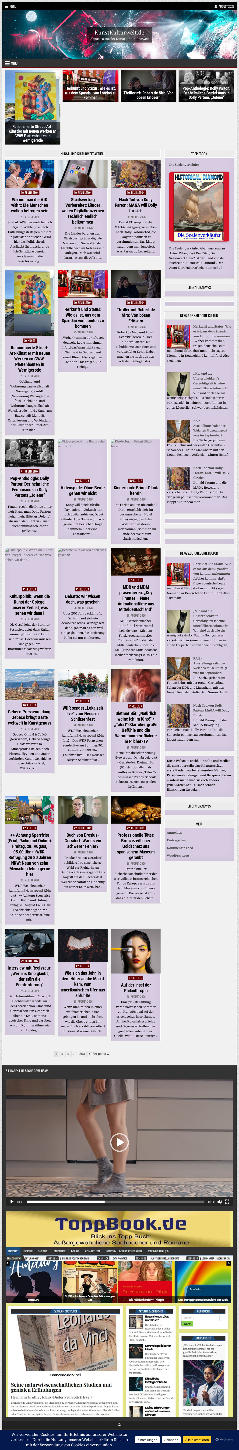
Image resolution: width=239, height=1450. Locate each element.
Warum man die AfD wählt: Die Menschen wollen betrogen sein (29, 162)
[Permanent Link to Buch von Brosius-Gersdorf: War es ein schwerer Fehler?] (83, 767)
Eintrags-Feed (177, 797)
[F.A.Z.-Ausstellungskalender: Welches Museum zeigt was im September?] (178, 399)
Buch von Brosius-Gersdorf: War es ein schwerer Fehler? (82, 797)
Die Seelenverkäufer (184, 122)
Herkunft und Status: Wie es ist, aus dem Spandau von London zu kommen (32, 93)
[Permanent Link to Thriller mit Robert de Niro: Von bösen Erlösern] (136, 241)
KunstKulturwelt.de (119, 32)
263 (82, 1011)
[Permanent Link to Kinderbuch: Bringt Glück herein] (136, 414)
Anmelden (174, 789)
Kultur (84, 438)
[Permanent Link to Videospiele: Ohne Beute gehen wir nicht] (83, 414)
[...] (219, 225)
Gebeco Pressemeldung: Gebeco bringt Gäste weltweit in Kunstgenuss (30, 674)
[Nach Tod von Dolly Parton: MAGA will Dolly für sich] (178, 446)
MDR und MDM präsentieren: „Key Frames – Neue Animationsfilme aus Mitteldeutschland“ (136, 555)
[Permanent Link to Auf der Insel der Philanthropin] (136, 908)
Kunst (31, 298)
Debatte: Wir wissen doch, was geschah (82, 556)
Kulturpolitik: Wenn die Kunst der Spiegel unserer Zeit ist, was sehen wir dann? (29, 562)
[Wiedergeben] (12, 1159)
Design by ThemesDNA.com (119, 1397)
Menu (13, 6)
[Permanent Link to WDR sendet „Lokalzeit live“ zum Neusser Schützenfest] (83, 640)
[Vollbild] (227, 1159)
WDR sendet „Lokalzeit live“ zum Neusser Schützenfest (83, 670)
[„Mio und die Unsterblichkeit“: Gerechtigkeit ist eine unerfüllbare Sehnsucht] (178, 351)
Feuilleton (31, 150)
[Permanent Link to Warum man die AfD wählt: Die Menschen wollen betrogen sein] (29, 131)
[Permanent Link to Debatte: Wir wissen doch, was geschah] (83, 523)
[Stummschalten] (219, 1159)
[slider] (115, 1159)
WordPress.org (178, 813)
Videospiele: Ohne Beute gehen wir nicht (83, 447)
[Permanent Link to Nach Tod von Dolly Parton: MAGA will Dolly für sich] (136, 131)
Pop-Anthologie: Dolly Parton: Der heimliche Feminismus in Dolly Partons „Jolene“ (148, 93)
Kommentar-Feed (180, 805)
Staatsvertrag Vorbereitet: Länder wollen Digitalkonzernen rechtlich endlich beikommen (82, 168)
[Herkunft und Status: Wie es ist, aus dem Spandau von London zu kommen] (178, 304)
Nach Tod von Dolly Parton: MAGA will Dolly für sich (136, 162)
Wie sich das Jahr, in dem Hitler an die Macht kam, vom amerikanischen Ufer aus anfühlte (83, 941)
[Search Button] (119, 1382)
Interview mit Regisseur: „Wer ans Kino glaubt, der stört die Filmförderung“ (29, 933)
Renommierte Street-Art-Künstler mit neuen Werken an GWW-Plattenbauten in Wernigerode (29, 316)
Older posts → (99, 1011)
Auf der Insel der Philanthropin (136, 944)
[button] (119, 1099)
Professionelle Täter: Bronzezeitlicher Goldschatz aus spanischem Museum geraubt (136, 803)
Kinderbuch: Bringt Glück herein (136, 447)
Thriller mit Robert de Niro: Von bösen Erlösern (91, 95)
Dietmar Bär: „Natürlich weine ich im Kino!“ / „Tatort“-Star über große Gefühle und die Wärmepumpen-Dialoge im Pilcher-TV (136, 684)
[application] (119, 1099)
